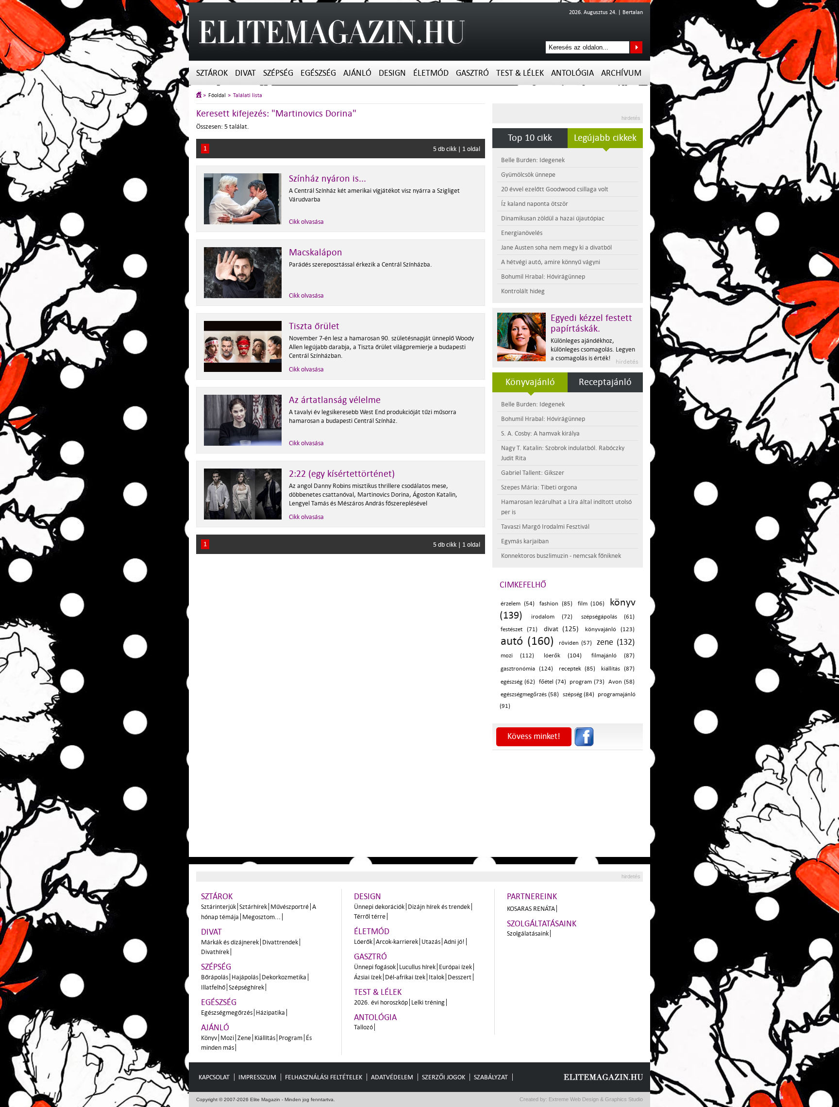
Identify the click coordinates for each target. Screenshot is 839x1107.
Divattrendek (280, 942)
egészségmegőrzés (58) (530, 694)
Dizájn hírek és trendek (439, 906)
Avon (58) (621, 682)
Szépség (278, 73)
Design (392, 73)
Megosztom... (261, 917)
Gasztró (472, 73)
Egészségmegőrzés (226, 1012)
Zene (244, 1037)
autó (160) (527, 641)
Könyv (209, 1037)
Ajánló (357, 73)
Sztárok (212, 73)
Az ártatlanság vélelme (335, 400)
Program (290, 1037)
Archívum (621, 73)
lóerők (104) (563, 656)
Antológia (572, 73)
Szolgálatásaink (528, 933)
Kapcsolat (214, 1077)
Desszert (459, 977)
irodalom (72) (551, 617)
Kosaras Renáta (531, 908)
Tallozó (363, 1027)
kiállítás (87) (618, 669)
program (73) (587, 682)
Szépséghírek (246, 987)
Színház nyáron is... (327, 178)
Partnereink (532, 896)
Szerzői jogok (443, 1077)
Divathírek (215, 952)
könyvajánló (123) (610, 629)
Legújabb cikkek (605, 138)
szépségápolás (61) (608, 617)
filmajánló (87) (613, 656)
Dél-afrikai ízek (405, 977)
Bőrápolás (214, 977)
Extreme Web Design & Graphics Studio (595, 1099)
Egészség (318, 73)
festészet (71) (519, 629)
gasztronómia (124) (527, 669)
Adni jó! (454, 941)
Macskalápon (315, 252)
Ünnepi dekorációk (379, 906)
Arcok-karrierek (397, 941)
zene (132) (616, 642)
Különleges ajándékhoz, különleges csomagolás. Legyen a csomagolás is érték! (593, 349)
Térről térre (370, 916)
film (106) (591, 604)
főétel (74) (552, 682)
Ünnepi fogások (375, 967)
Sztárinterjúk (218, 906)
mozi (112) (517, 656)
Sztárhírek (253, 906)
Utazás (430, 941)
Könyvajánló (530, 382)
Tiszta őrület (314, 326)
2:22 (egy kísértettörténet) (342, 474)
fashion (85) (555, 604)
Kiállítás (264, 1037)
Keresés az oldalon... (636, 47)
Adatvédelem (392, 1077)
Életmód (431, 73)
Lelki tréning (428, 1002)
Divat (245, 73)
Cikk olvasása (306, 221)
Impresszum (257, 1077)
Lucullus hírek (417, 967)
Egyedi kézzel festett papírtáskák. (591, 323)
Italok (436, 977)
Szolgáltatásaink (541, 923)
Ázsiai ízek (368, 977)
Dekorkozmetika (284, 977)
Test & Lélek (520, 73)
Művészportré (289, 906)
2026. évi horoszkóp (381, 1002)
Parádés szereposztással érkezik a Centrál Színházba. (360, 264)
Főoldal (217, 95)
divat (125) (561, 629)
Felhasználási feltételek (323, 1077)
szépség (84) (578, 694)
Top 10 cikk (530, 138)
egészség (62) (518, 682)
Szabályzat (491, 1077)
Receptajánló (605, 382)
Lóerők (363, 941)
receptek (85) (577, 669)
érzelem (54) (518, 604)
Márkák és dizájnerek (230, 942)
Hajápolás (245, 977)
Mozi (227, 1037)
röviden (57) (575, 643)
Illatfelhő (213, 987)
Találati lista (247, 95)
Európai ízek (455, 967)
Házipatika (270, 1012)
